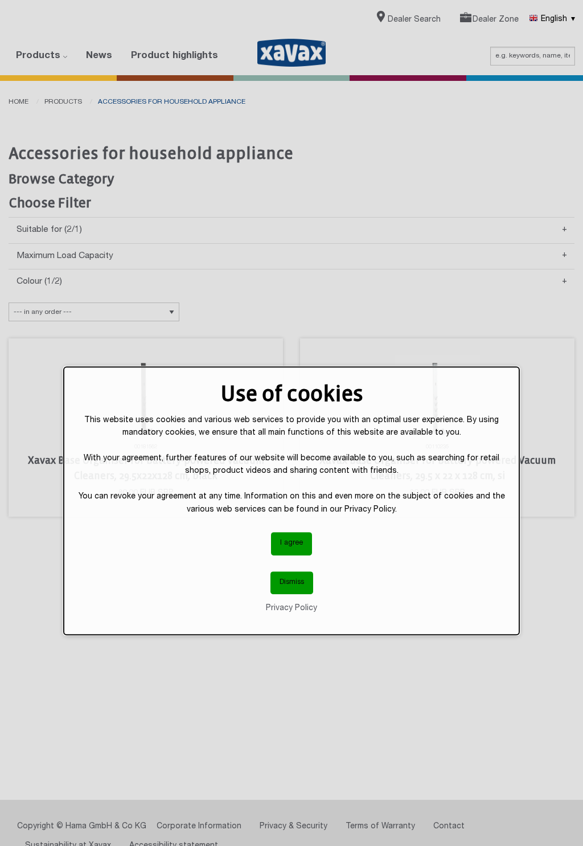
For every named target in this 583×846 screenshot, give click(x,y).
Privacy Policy (291, 608)
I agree (291, 543)
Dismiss (292, 582)
